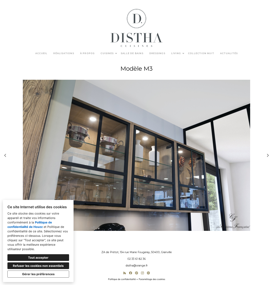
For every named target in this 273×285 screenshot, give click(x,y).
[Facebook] (130, 273)
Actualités (229, 53)
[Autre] (148, 273)
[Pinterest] (136, 273)
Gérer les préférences (38, 274)
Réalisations (63, 53)
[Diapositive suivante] (268, 155)
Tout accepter (38, 257)
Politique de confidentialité (122, 279)
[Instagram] (142, 273)
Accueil (41, 53)
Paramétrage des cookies (152, 279)
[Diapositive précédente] (5, 155)
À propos (87, 53)
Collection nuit (201, 53)
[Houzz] (124, 273)
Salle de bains (132, 53)
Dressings (157, 53)
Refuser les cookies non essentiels (38, 266)
